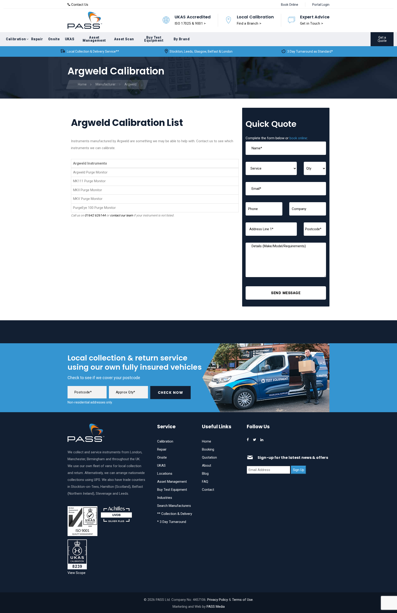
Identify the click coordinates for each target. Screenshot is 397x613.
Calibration (165, 441)
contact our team (121, 215)
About (206, 465)
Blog (205, 473)
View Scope (76, 573)
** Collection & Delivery (174, 514)
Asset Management (172, 482)
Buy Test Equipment (172, 490)
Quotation (209, 457)
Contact (208, 490)
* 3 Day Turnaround (171, 522)
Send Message (286, 293)
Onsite (162, 457)
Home (206, 441)
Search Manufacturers (174, 506)
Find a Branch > (249, 23)
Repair (162, 449)
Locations (164, 473)
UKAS (161, 465)
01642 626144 (95, 215)
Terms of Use (242, 600)
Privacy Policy (217, 600)
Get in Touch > (311, 23)
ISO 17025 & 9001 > (190, 23)
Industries (164, 498)
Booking (208, 449)
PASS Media (216, 606)
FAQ (205, 482)
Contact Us (79, 5)
